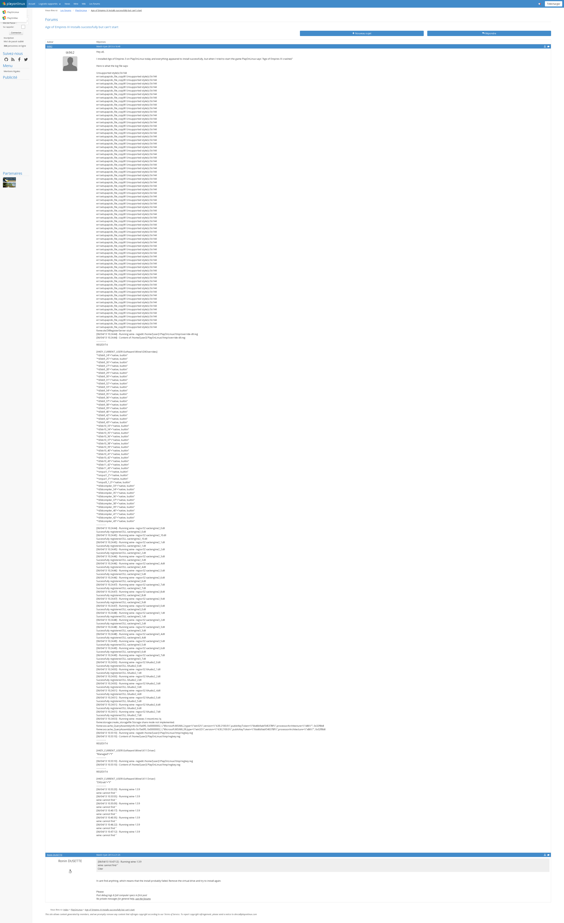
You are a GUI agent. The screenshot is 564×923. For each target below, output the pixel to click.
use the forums (143, 898)
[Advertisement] (16, 125)
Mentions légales (12, 71)
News (67, 3)
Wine (76, 3)
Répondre (490, 33)
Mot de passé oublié (14, 41)
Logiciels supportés (48, 3)
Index (65, 909)
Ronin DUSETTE (54, 854)
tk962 (49, 46)
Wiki (84, 3)
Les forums (94, 3)
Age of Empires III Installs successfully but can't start (110, 909)
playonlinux (16, 4)
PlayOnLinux (13, 12)
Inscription (9, 37)
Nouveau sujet (363, 33)
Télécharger (553, 3)
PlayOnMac (12, 18)
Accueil (31, 3)
